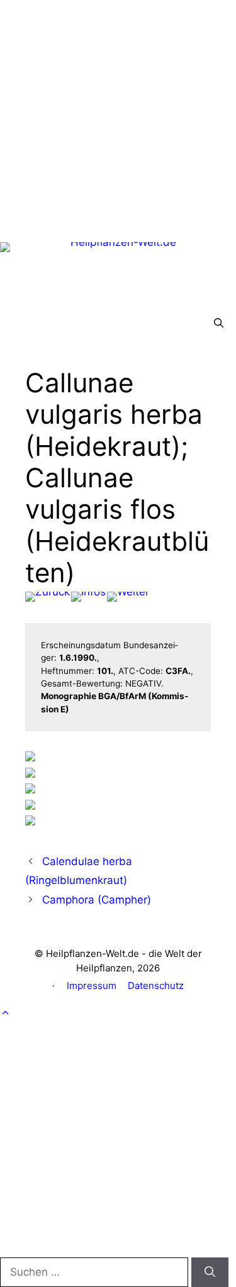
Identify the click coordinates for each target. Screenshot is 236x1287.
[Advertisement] (118, 118)
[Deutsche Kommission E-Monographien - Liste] (88, 597)
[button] (218, 323)
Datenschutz (156, 985)
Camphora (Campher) (96, 899)
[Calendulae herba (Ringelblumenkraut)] (47, 597)
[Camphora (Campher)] (128, 597)
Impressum (91, 985)
